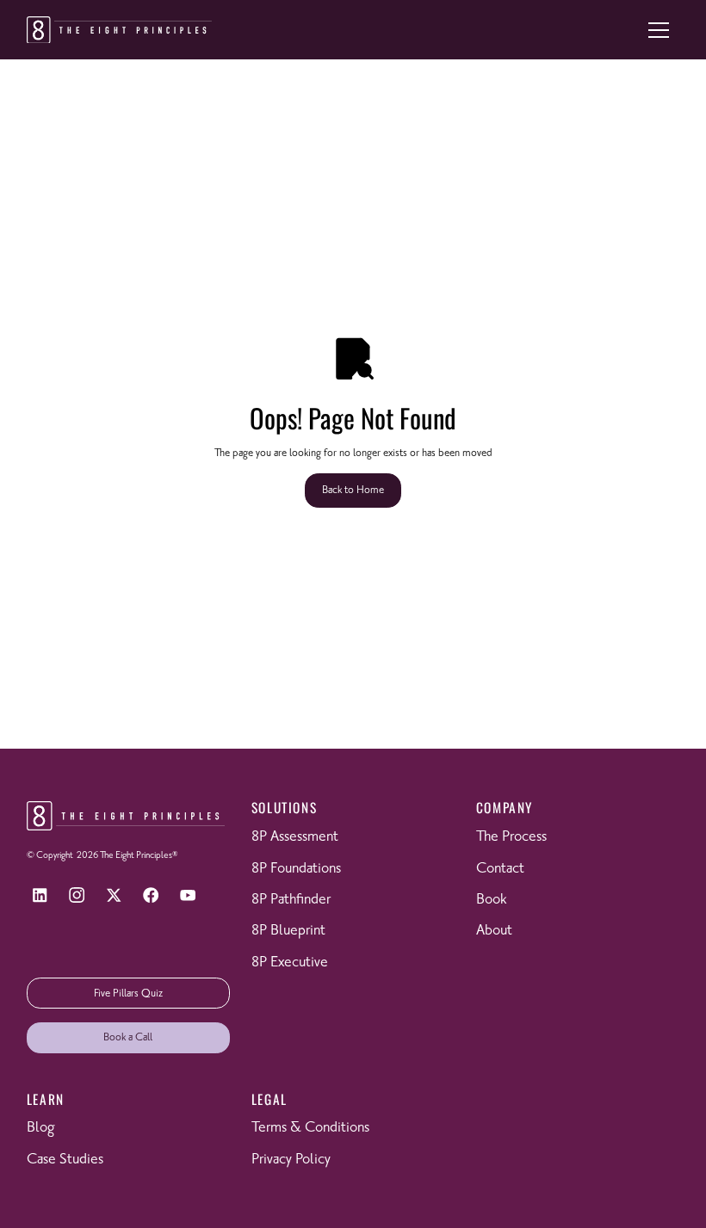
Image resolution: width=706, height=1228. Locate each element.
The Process (511, 837)
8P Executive (289, 962)
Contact (500, 869)
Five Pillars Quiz (128, 993)
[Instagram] (77, 895)
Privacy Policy (291, 1160)
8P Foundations (296, 869)
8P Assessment (294, 837)
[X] (114, 895)
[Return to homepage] (119, 30)
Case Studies (65, 1160)
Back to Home (353, 490)
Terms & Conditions (310, 1128)
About (494, 931)
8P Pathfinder (291, 900)
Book (491, 900)
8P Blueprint (288, 931)
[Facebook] (151, 895)
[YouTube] (188, 895)
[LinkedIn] (40, 895)
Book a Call (127, 1037)
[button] (658, 30)
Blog (40, 1128)
